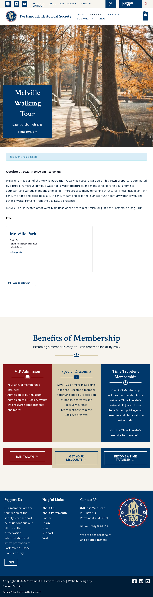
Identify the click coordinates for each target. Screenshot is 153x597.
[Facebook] (8, 4)
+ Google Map (16, 252)
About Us (48, 508)
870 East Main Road (92, 508)
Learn (46, 523)
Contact (47, 518)
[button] (89, 3)
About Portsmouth (54, 513)
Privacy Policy (9, 592)
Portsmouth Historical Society (46, 16)
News (45, 528)
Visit (45, 538)
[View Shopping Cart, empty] (145, 16)
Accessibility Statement (30, 592)
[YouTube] (24, 4)
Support (47, 533)
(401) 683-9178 (99, 526)
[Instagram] (16, 4)
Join (11, 562)
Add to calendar (21, 282)
